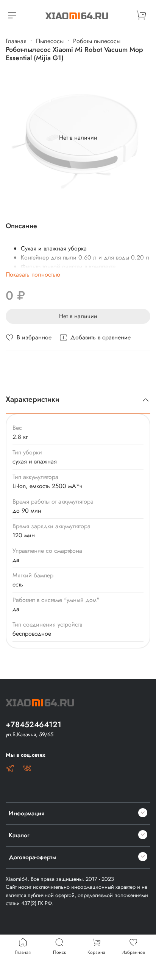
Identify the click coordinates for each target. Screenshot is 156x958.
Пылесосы (50, 41)
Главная (16, 41)
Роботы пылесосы (96, 41)
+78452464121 (33, 724)
